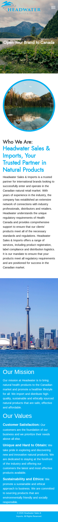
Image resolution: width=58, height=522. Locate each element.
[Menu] (53, 7)
